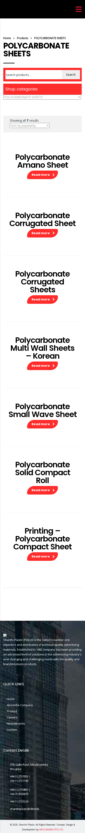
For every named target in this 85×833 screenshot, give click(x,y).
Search (71, 74)
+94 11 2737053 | (20, 776)
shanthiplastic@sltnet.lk (24, 809)
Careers (12, 717)
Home (7, 38)
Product (12, 711)
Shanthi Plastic (26, 824)
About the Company (20, 705)
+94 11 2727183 (19, 781)
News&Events (16, 723)
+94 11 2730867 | (20, 790)
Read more (41, 175)
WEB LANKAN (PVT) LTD (51, 829)
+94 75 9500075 (19, 794)
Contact (12, 730)
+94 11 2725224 (19, 801)
